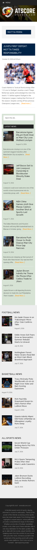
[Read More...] (26, 193)
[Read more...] (26, 103)
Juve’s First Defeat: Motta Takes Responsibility (15, 49)
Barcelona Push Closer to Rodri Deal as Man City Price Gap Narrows (24, 242)
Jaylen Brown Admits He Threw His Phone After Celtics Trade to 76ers (24, 276)
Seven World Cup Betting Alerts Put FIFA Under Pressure (25, 445)
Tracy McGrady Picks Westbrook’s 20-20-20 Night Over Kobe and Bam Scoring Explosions (24, 384)
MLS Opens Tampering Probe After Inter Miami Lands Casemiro (25, 461)
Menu (8, 3)
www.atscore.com (25, 505)
